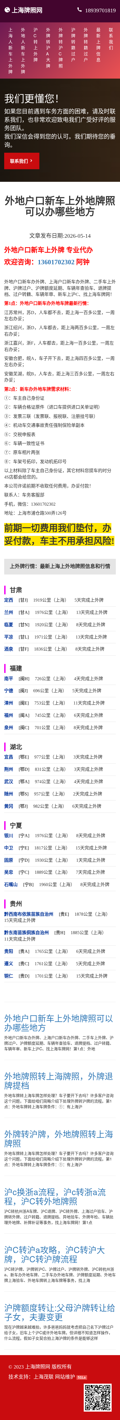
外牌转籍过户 (86, 44)
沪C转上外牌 (35, 44)
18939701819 (100, 10)
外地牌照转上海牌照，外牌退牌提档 (58, 1080)
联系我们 (111, 38)
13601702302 (56, 262)
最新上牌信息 (98, 44)
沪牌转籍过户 (73, 44)
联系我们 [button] (19, 161)
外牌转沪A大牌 (48, 48)
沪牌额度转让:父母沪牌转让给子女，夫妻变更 (59, 1312)
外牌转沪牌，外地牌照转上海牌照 (58, 1138)
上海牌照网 (27, 9)
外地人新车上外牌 (23, 50)
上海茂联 (43, 1377)
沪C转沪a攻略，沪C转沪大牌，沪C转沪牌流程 (54, 1254)
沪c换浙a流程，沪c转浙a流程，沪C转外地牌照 (55, 1196)
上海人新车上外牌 (10, 50)
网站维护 (65, 1377)
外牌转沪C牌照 (61, 48)
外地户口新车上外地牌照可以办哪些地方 (58, 1022)
